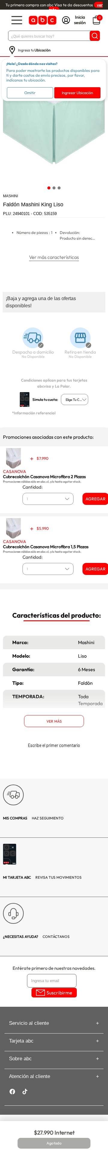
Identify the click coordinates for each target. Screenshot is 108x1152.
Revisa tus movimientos (42, 877)
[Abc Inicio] (42, 20)
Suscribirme (59, 993)
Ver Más (54, 721)
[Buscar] (95, 36)
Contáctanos (36, 936)
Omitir (29, 92)
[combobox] (74, 399)
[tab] (49, 188)
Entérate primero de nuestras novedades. (54, 968)
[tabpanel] (54, 132)
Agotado (54, 1143)
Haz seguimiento (33, 818)
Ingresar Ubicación (77, 92)
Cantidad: (32, 487)
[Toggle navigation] (16, 20)
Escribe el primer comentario (54, 745)
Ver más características (54, 257)
